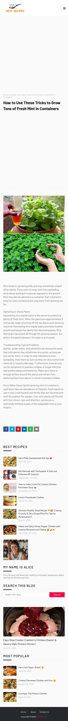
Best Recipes (41, 716)
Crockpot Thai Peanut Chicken (32, 693)
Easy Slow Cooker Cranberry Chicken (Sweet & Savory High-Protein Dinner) (30, 641)
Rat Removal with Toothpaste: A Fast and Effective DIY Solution (37, 473)
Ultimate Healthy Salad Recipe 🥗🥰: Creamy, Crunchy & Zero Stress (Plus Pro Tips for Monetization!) (40, 513)
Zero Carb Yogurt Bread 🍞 (31, 667)
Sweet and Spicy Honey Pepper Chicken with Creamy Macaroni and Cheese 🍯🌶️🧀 (39, 528)
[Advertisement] (34, 55)
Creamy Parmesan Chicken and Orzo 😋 (37, 680)
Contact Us (44, 712)
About (33, 712)
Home (5, 95)
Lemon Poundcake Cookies (31, 497)
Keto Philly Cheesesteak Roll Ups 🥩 (35, 458)
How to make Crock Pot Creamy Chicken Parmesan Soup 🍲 (37, 486)
